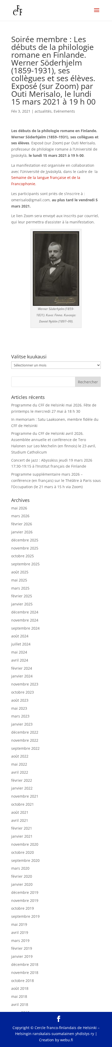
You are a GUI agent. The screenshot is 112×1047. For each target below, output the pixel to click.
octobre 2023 (22, 692)
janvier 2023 (22, 724)
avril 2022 (19, 772)
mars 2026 (20, 515)
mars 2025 (20, 588)
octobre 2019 (22, 908)
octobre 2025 (22, 555)
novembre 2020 (24, 844)
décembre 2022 (24, 732)
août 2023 (19, 700)
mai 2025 (19, 580)
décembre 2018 (24, 964)
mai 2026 (19, 508)
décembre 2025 (24, 540)
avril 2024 (19, 660)
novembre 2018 (24, 972)
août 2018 (19, 988)
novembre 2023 (24, 684)
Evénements (64, 111)
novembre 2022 (24, 740)
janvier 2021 (22, 836)
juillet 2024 (20, 644)
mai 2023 (19, 708)
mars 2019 (20, 940)
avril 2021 (19, 820)
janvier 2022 (22, 788)
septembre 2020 (25, 860)
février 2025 (21, 595)
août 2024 (19, 636)
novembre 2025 (24, 548)
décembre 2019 (24, 892)
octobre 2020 (22, 852)
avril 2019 (19, 932)
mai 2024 (19, 652)
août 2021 (19, 812)
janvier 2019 (22, 956)
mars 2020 (20, 868)
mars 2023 (20, 716)
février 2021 (21, 828)
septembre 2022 (25, 748)
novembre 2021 (24, 796)
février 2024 (21, 668)
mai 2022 (19, 764)
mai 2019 (19, 924)
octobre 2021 (22, 804)
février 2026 (21, 523)
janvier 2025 (22, 604)
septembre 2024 (25, 628)
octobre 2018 (22, 980)
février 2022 (21, 780)
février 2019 (21, 948)
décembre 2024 (24, 612)
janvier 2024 (22, 676)
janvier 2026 (22, 531)
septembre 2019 (25, 916)
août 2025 (19, 572)
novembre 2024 (24, 620)
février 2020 (21, 876)
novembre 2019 (24, 900)
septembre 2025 (25, 563)
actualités (43, 111)
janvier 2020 (22, 884)
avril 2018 (19, 1004)
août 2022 (19, 756)
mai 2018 (19, 996)
